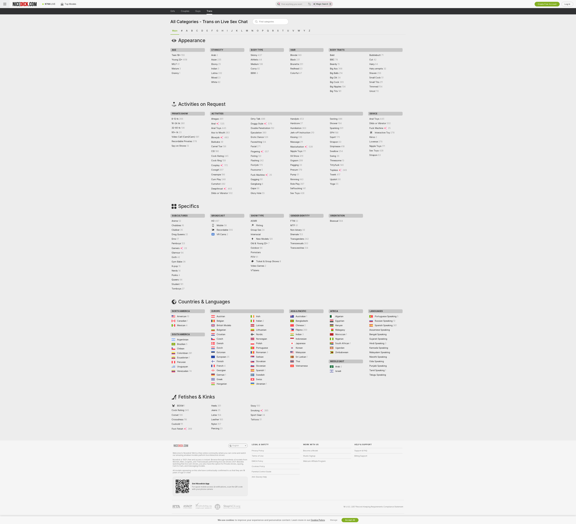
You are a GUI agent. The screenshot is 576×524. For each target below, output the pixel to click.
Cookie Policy (318, 520)
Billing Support (360, 456)
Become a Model (310, 451)
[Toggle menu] (5, 4)
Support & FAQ (360, 451)
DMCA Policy (257, 461)
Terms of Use (257, 456)
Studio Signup (309, 456)
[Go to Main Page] (25, 4)
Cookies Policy (258, 466)
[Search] (309, 4)
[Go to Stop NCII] (232, 507)
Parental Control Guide (261, 472)
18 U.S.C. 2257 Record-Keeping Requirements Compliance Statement (373, 507)
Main (174, 30)
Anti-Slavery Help (259, 477)
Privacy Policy (258, 451)
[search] (270, 22)
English (235, 446)
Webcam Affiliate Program (314, 461)
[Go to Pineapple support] (218, 507)
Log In (567, 4)
